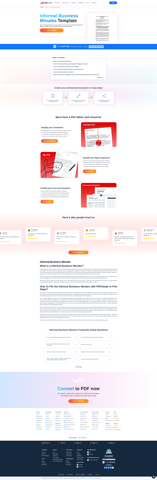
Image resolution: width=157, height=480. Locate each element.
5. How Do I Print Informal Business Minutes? (63, 72)
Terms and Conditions (80, 474)
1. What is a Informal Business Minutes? (62, 61)
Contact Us (55, 455)
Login (113, 2)
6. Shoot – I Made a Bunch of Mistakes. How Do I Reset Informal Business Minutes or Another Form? (76, 74)
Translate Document (50, 141)
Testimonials (69, 453)
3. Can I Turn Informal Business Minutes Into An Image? (66, 66)
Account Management (58, 461)
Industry (78, 453)
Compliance (90, 474)
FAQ (54, 452)
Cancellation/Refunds (57, 459)
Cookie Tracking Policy (96, 478)
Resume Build (80, 459)
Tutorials (44, 462)
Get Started (51, 30)
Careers (43, 452)
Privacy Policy (61, 474)
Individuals (79, 455)
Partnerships (69, 452)
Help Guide (55, 453)
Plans (78, 452)
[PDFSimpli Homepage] (46, 3)
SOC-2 (67, 461)
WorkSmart (44, 464)
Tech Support (56, 457)
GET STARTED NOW (78, 252)
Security (97, 474)
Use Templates (47, 201)
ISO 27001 (68, 464)
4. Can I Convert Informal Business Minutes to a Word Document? (68, 69)
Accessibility (69, 455)
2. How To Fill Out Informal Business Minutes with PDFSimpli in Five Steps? (70, 63)
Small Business (80, 457)
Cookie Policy (70, 474)
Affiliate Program (45, 455)
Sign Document (89, 171)
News (43, 461)
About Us (44, 453)
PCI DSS (68, 462)
